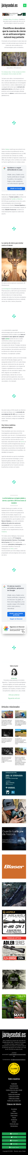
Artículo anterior (14, 695)
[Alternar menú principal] (25, 5)
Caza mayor (14, 1113)
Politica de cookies (14, 1096)
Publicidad (14, 1083)
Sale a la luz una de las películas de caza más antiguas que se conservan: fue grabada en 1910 (7, 759)
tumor (22, 441)
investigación (7, 288)
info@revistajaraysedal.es (18, 1059)
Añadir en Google (16, 188)
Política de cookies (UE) (14, 1100)
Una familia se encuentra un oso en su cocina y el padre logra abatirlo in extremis (7, 740)
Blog (10, 19)
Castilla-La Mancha (16, 199)
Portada (5, 19)
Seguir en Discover (16, 619)
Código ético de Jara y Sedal (14, 1090)
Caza (14, 1111)
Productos (14, 1119)
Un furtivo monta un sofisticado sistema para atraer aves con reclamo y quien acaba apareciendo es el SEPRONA (20, 722)
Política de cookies (14, 1098)
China (11, 548)
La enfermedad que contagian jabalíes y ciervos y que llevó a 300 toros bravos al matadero (14, 500)
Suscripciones (14, 1086)
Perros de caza (14, 1124)
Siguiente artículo (14, 698)
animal (7, 338)
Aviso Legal (14, 1092)
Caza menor (14, 1115)
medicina (4, 531)
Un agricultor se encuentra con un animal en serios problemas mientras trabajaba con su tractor (20, 741)
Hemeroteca (14, 1126)
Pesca (14, 1117)
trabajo (7, 149)
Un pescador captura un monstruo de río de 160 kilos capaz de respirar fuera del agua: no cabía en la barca (7, 722)
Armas (14, 1121)
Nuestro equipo (14, 1088)
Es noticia (15, 19)
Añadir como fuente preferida (16, 614)
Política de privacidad (14, 1094)
